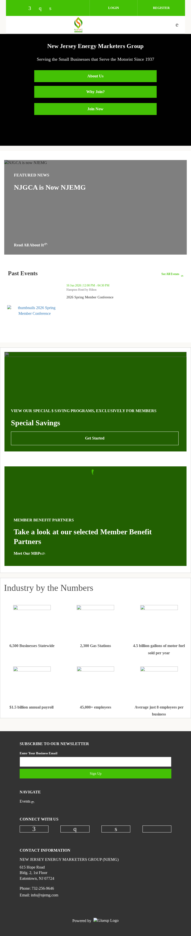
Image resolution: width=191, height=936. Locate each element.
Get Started (94, 438)
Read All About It (29, 245)
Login (113, 8)
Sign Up (95, 773)
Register (161, 8)
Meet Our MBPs (28, 553)
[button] (178, 307)
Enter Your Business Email (38, 753)
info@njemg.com (44, 895)
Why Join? (95, 92)
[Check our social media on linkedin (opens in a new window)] (53, 8)
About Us (95, 76)
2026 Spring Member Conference (108, 297)
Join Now (95, 109)
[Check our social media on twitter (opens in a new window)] (63, 8)
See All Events (170, 274)
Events (25, 801)
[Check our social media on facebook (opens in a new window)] (32, 8)
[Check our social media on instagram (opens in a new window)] (42, 8)
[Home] (78, 24)
